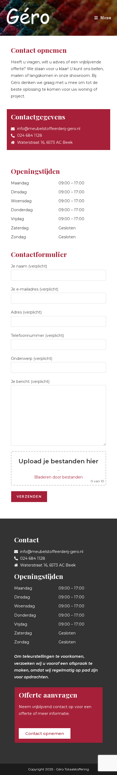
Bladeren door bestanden (58, 477)
